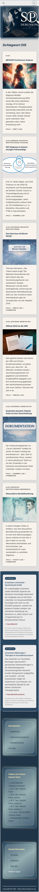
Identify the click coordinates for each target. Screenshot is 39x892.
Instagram (14, 860)
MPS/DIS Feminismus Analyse (19, 60)
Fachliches (24, 142)
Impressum (15, 731)
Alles (8, 55)
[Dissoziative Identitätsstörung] (19, 509)
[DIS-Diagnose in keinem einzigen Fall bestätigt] (19, 165)
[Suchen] (3, 3)
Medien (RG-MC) (25, 321)
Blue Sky (14, 866)
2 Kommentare (11, 562)
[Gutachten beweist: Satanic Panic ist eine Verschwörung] (19, 429)
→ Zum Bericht (11, 624)
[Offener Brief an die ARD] (19, 342)
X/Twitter (14, 855)
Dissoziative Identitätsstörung (19, 494)
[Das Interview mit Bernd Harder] (19, 252)
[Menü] (34, 3)
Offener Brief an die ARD (17, 326)
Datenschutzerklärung (19, 737)
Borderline (14, 140)
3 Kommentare (11, 310)
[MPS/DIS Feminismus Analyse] (19, 76)
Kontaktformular (17, 743)
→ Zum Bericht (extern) (15, 694)
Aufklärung (15, 227)
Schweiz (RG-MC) (26, 406)
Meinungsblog (25, 489)
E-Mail (13, 748)
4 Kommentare (11, 475)
